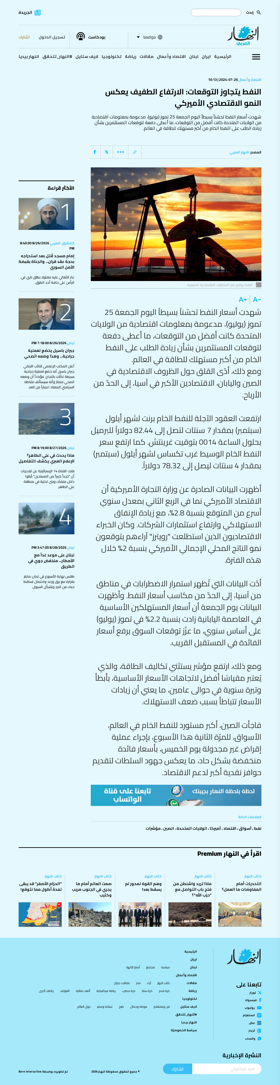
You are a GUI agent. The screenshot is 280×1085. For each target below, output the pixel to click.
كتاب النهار (252, 876)
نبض (252, 1023)
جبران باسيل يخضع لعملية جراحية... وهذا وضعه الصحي (49, 353)
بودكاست (96, 37)
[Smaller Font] (255, 299)
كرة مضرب (128, 991)
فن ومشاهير (162, 1006)
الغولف (65, 991)
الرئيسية (222, 56)
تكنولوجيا (112, 56)
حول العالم (84, 1006)
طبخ (121, 1006)
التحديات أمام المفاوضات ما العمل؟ (241, 886)
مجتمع (150, 967)
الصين (168, 828)
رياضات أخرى (46, 991)
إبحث (250, 12)
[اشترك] (176, 795)
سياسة (165, 967)
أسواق (245, 828)
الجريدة (25, 12)
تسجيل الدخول (52, 37)
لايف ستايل (86, 56)
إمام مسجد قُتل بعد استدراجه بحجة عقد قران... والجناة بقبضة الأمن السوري (46, 261)
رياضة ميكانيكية (106, 991)
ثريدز (251, 1030)
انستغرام (249, 1015)
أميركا (215, 828)
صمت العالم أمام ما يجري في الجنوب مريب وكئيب (92, 889)
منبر (138, 983)
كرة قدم (164, 991)
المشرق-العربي (61, 243)
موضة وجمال (138, 1006)
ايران (206, 56)
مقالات (147, 56)
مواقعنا (149, 37)
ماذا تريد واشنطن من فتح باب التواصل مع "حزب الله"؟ (192, 889)
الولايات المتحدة (192, 828)
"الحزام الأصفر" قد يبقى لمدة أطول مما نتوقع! (40, 886)
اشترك (24, 37)
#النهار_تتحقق (57, 56)
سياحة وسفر (104, 1006)
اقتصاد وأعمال (171, 56)
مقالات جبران (122, 983)
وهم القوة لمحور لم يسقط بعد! (143, 886)
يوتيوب (250, 1008)
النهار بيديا (29, 56)
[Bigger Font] (242, 299)
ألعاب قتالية (83, 991)
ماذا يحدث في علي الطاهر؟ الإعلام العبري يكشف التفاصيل (46, 458)
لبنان (193, 56)
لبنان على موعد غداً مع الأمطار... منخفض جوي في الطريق (51, 560)
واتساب (250, 1038)
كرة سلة (147, 991)
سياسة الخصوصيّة (184, 1030)
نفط (257, 828)
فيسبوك (251, 1000)
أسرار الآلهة (133, 967)
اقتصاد (229, 828)
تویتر (252, 993)
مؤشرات (153, 828)
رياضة (130, 56)
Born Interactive (30, 1071)
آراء (149, 983)
